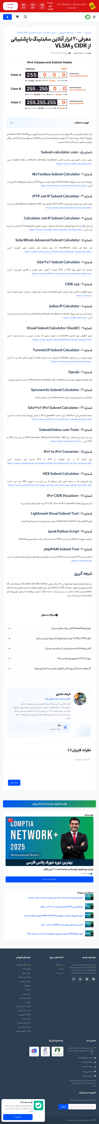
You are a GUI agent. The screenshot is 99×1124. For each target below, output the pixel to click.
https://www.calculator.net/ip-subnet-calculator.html (55, 229)
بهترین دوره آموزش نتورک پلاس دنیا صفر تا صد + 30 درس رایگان (68, 869)
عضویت (63, 1106)
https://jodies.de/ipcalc (74, 317)
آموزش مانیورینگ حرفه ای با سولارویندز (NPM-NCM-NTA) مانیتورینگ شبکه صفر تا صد (53, 916)
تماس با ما (59, 973)
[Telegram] (87, 979)
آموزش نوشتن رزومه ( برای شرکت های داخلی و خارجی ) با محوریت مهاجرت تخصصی (55, 897)
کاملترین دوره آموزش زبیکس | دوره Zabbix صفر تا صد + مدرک (62, 925)
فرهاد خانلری (78, 53)
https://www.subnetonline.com (66, 441)
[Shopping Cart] (17, 16)
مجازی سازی (26, 973)
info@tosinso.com (85, 1058)
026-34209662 (87, 1067)
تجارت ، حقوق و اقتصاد (23, 1031)
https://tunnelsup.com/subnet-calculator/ (71, 361)
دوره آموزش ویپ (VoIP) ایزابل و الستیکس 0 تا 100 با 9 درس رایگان (61, 907)
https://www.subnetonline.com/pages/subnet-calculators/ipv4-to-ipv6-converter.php (49, 463)
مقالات (79, 32)
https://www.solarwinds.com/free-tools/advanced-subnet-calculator (58, 251)
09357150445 (87, 1062)
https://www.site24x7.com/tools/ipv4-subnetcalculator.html (62, 273)
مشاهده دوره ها (10, 6)
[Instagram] (73, 979)
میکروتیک (27, 985)
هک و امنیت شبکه (24, 977)
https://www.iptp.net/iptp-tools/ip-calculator (69, 207)
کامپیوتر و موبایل (25, 998)
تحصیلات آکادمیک (24, 1027)
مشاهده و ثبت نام (50, 879)
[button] (49, 628)
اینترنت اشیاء (26, 1019)
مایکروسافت (26, 969)
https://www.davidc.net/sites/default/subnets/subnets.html (62, 339)
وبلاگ (61, 969)
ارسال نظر (14, 782)
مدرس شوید (59, 964)
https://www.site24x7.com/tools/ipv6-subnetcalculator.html (62, 419)
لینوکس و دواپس (25, 981)
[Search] (25, 16)
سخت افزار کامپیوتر (24, 1023)
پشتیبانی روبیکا (88, 1071)
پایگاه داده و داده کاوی (23, 1006)
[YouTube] (93, 979)
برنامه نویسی (26, 994)
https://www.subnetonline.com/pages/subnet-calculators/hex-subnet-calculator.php (50, 485)
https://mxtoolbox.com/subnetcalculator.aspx (63, 185)
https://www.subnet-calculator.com (74, 163)
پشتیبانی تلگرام (87, 1076)
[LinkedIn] (80, 979)
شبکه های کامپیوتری (66, 32)
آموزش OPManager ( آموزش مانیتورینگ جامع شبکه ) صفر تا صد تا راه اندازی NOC (55, 934)
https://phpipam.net (81, 560)
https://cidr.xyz (84, 295)
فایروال (28, 1002)
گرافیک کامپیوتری (25, 1014)
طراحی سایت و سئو (24, 1010)
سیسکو (28, 989)
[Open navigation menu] (94, 17)
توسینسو (88, 32)
